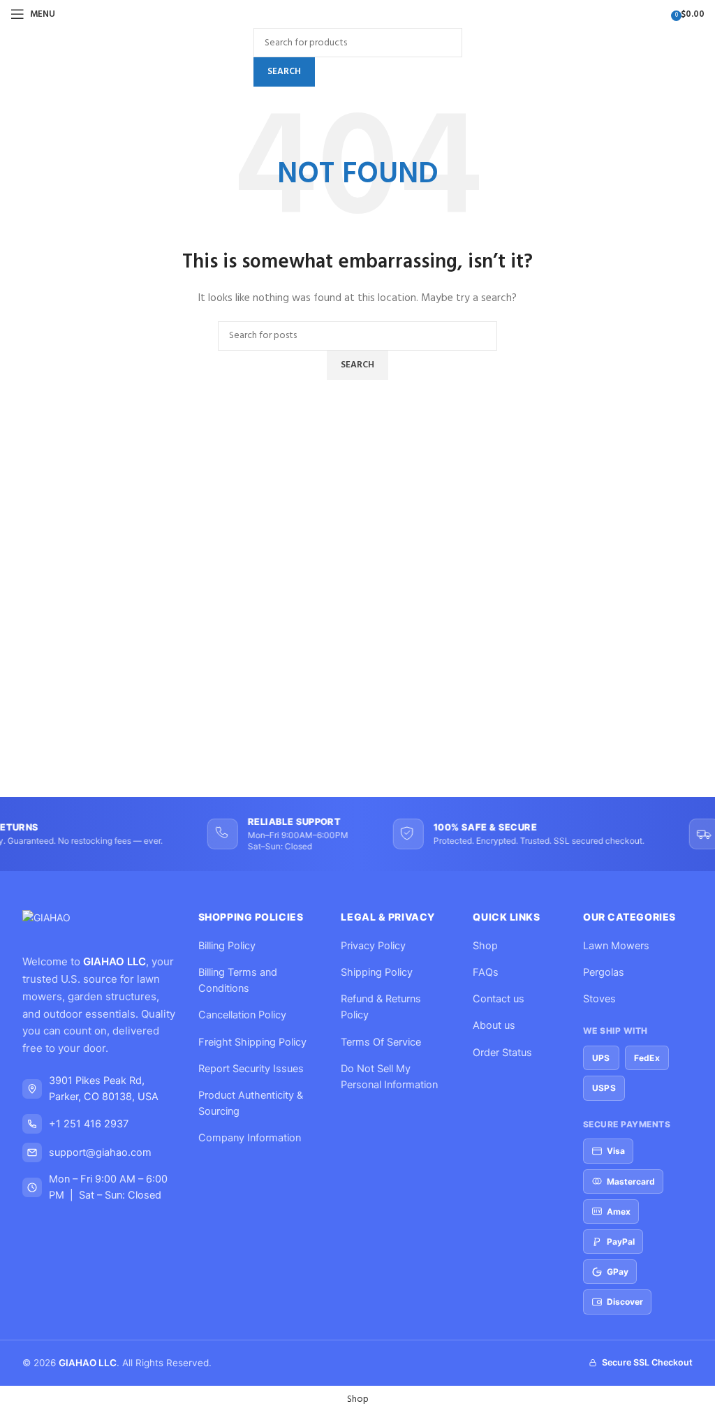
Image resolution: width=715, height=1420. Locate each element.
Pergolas (603, 972)
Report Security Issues (251, 1068)
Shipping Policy (377, 972)
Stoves (599, 999)
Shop (485, 945)
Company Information (249, 1138)
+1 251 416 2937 (88, 1124)
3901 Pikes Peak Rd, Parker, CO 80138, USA (104, 1088)
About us (494, 1025)
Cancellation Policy (242, 1015)
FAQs (486, 972)
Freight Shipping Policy (252, 1042)
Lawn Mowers (616, 945)
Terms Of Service (381, 1042)
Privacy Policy (373, 945)
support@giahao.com (100, 1152)
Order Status (502, 1052)
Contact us (498, 999)
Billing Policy (227, 945)
